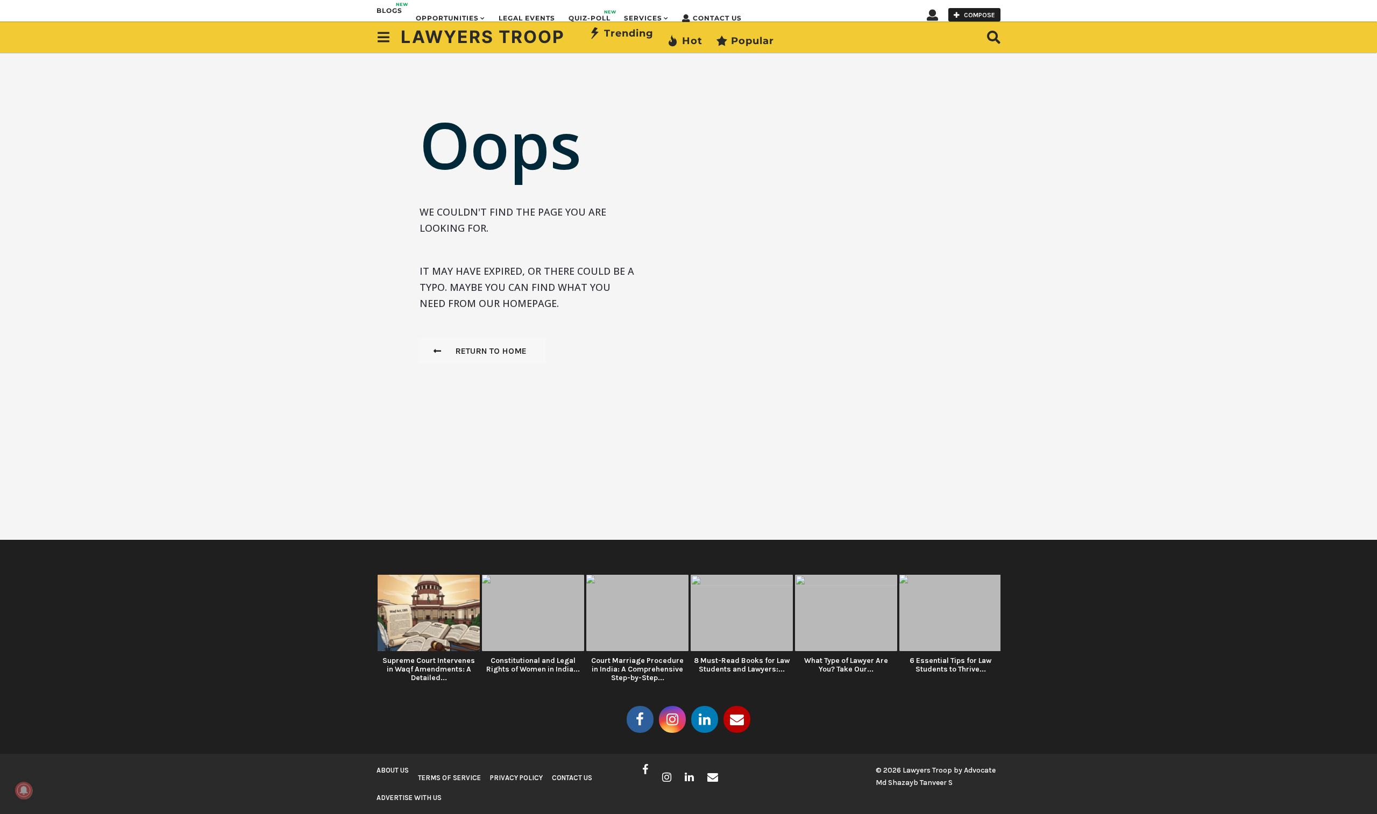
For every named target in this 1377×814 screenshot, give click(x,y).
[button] (932, 14)
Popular (752, 41)
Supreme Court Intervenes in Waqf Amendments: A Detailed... (428, 669)
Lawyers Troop (483, 36)
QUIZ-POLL (590, 15)
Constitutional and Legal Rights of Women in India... (533, 665)
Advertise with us (409, 798)
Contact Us (717, 18)
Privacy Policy (516, 778)
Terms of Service (449, 778)
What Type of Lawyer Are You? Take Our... (846, 665)
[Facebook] (640, 719)
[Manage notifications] (23, 790)
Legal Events (527, 18)
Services (643, 18)
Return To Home (491, 351)
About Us (393, 770)
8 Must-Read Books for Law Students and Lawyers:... (742, 665)
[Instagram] (672, 719)
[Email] (736, 719)
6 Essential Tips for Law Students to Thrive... (950, 665)
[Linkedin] (704, 719)
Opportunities (447, 18)
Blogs (389, 8)
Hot (692, 41)
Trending (629, 33)
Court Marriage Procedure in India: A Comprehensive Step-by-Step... (637, 669)
